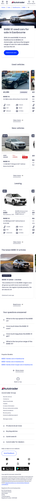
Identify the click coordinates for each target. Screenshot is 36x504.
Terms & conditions (8, 410)
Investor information (8, 406)
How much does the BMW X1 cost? (17, 327)
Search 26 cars (11, 52)
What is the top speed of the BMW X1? (19, 320)
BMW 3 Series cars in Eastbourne (13, 358)
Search (33, 3)
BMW (24, 7)
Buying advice (11, 431)
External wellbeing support (10, 415)
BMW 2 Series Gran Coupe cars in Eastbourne (17, 365)
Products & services (14, 426)
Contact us (6, 399)
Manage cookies (7, 419)
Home (3, 7)
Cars (8, 7)
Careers (5, 403)
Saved (29, 3)
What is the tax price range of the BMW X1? (19, 343)
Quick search (11, 437)
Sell (7, 3)
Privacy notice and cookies (10, 408)
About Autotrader (8, 401)
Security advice (7, 396)
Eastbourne (16, 7)
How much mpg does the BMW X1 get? (19, 335)
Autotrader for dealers (15, 442)
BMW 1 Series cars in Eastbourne (13, 362)
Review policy (7, 413)
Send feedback (9, 453)
